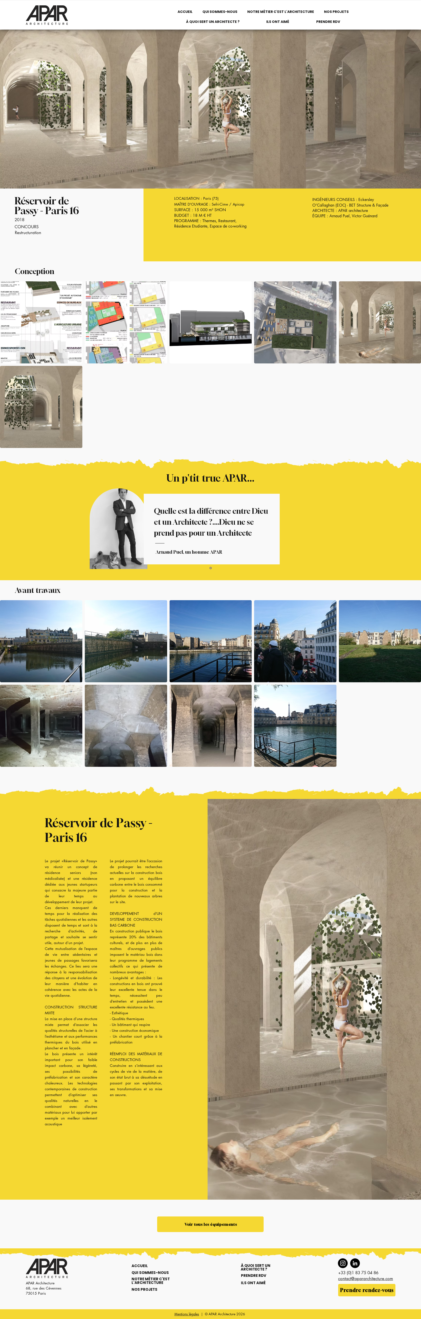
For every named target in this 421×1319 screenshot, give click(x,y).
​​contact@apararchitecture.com (365, 1278)
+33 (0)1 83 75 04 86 (358, 1272)
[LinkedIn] (355, 1263)
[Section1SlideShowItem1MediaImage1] (211, 568)
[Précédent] (12, 530)
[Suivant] (408, 530)
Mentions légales (186, 1314)
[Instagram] (343, 1263)
